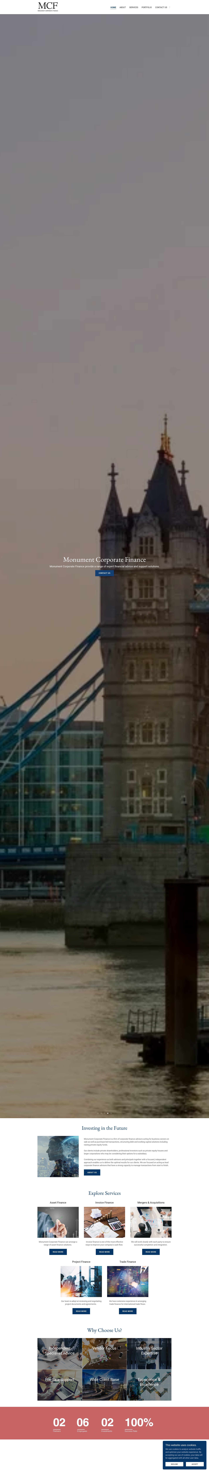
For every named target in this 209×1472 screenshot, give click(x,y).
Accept (195, 1464)
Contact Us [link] (161, 7)
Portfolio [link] (147, 7)
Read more (58, 1252)
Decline (174, 1464)
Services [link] (133, 7)
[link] (48, 7)
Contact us (104, 573)
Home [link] (113, 7)
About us (92, 1172)
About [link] (123, 7)
